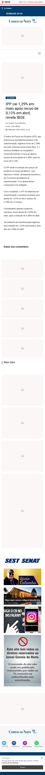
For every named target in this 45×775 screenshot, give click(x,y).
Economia (11, 98)
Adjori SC (22, 2)
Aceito (22, 767)
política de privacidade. (10, 763)
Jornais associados (35, 2)
